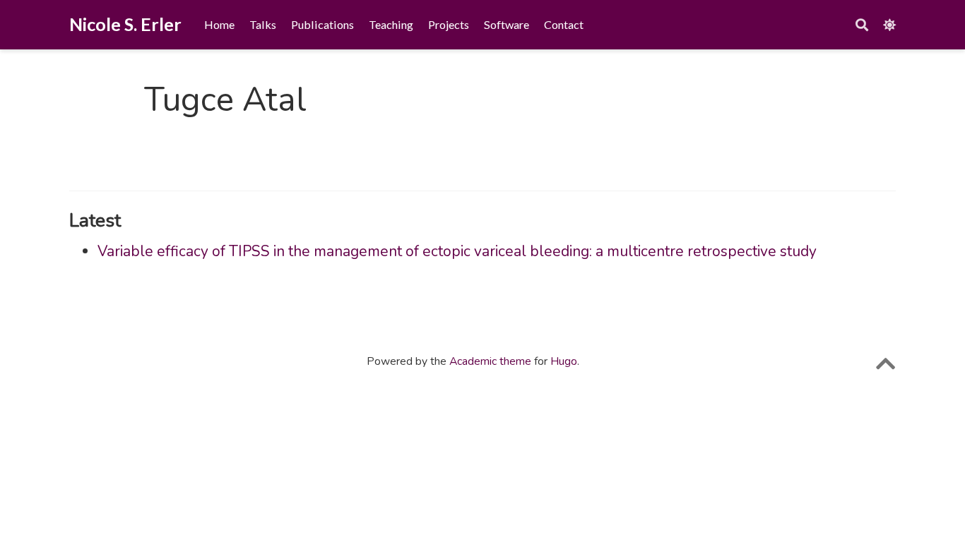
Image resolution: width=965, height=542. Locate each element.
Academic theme (490, 361)
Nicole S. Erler (125, 24)
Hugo (563, 361)
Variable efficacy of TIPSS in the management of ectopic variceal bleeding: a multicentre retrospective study (457, 251)
